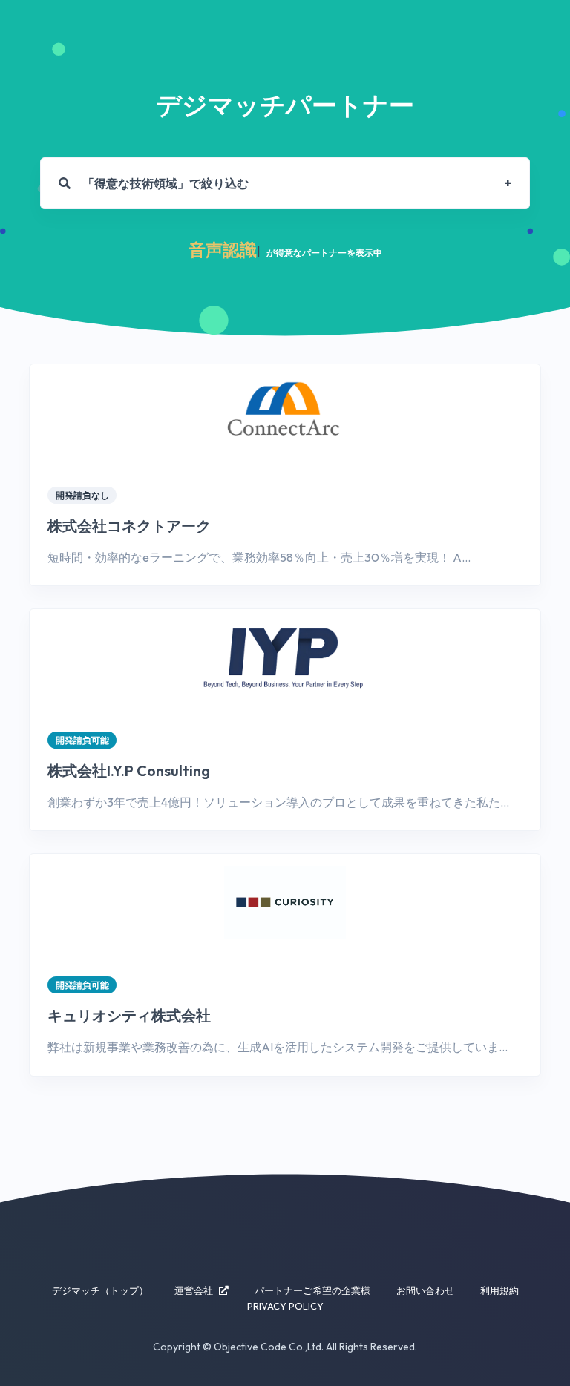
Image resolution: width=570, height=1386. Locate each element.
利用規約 (499, 1290)
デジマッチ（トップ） (100, 1290)
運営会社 (193, 1290)
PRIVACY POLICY (285, 1306)
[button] (285, 184)
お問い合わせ (425, 1290)
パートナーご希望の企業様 (312, 1290)
